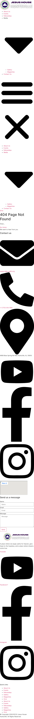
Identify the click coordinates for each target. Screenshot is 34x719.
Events (6, 14)
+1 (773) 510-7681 (6, 308)
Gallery (9, 70)
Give (5, 699)
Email (2, 507)
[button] (17, 110)
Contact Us (7, 74)
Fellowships (8, 16)
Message (3, 513)
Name (2, 501)
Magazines (11, 72)
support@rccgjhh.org (7, 271)
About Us (7, 11)
